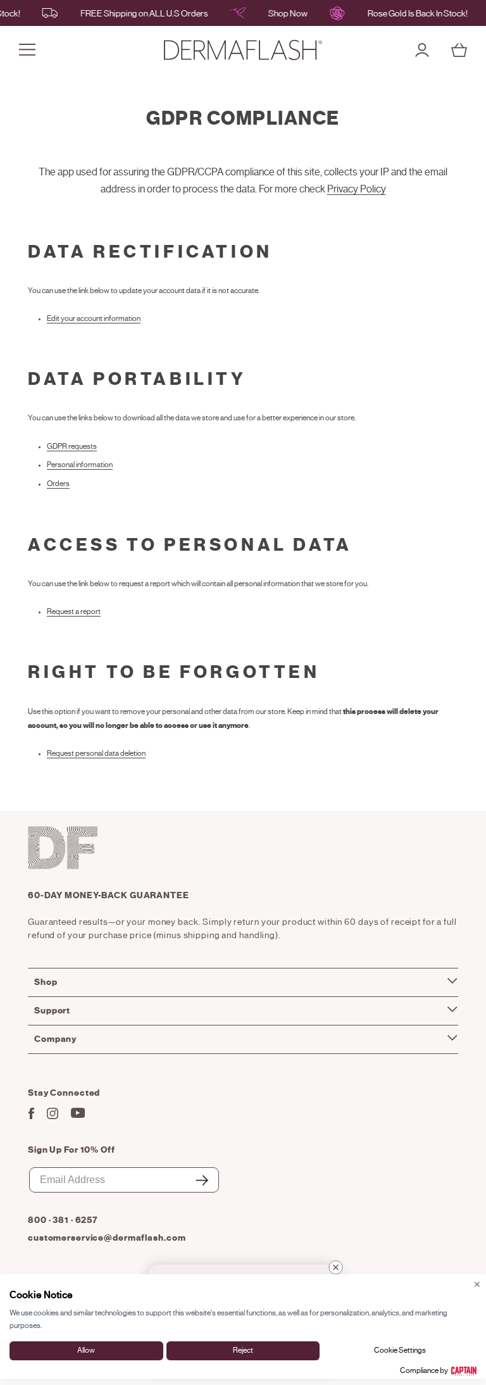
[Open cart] (459, 50)
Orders (58, 483)
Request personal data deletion (96, 753)
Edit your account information (93, 318)
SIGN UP (202, 1192)
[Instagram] (52, 1117)
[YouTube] (78, 1115)
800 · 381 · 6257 (63, 1220)
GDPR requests (72, 446)
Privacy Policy (356, 189)
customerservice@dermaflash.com (106, 1238)
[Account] (422, 50)
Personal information (80, 464)
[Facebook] (31, 1117)
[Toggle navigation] (27, 50)
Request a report (74, 611)
